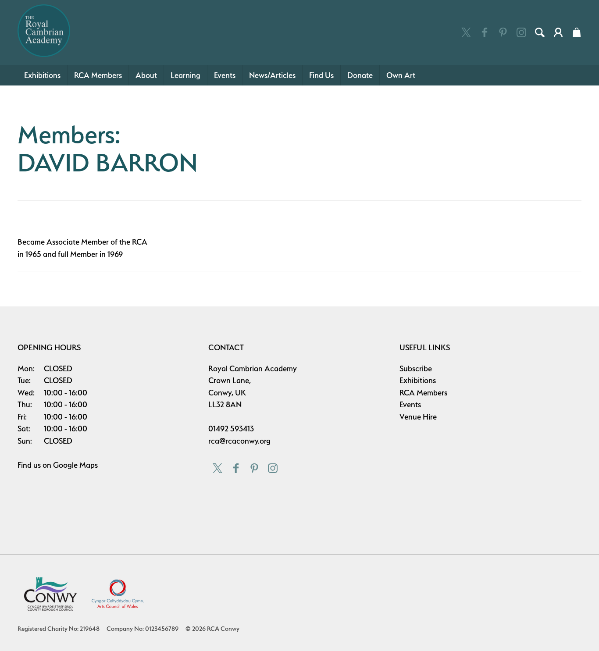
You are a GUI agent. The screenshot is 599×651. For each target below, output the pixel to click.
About (146, 75)
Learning (185, 75)
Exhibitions (42, 75)
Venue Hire (418, 416)
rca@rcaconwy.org (239, 440)
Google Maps (75, 465)
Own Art (400, 75)
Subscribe (415, 368)
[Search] (540, 32)
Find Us (321, 75)
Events (224, 75)
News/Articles (272, 75)
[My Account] (558, 32)
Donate (360, 75)
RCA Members (98, 75)
